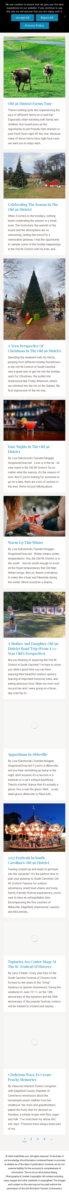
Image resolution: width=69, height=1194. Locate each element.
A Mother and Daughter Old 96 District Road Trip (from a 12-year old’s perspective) (33, 648)
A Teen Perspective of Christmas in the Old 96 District (34, 348)
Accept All (22, 17)
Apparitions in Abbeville (27, 754)
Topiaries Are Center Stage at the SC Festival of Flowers (32, 964)
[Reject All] (64, 16)
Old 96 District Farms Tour (30, 103)
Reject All (47, 17)
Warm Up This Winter (25, 542)
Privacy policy (34, 25)
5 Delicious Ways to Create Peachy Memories (29, 1077)
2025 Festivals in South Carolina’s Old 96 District (28, 860)
